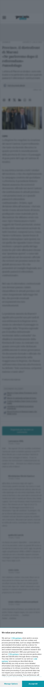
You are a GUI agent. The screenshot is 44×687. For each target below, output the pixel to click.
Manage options (11, 684)
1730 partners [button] (16, 638)
